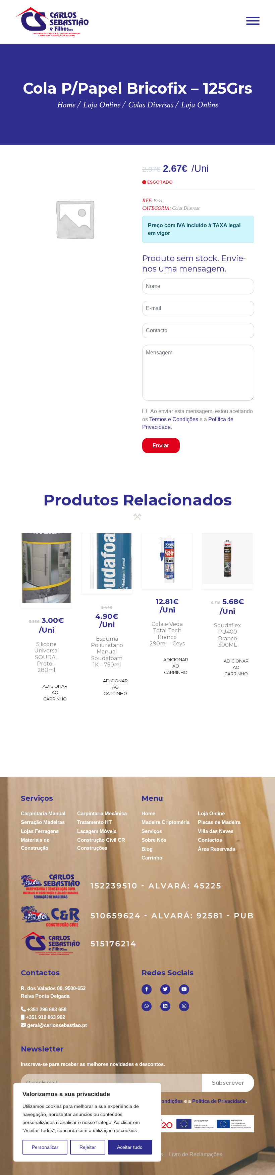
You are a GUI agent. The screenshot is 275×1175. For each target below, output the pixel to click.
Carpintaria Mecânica (102, 813)
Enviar (161, 445)
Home (148, 813)
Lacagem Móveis (96, 831)
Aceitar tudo (130, 1147)
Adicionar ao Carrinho (55, 692)
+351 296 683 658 (46, 1009)
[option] (74, 219)
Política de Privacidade (218, 1101)
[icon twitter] (165, 989)
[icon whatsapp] (147, 1006)
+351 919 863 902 (45, 1017)
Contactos (210, 840)
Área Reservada (216, 849)
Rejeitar (87, 1147)
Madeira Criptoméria (165, 822)
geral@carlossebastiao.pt (57, 1025)
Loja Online (211, 813)
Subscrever (228, 1083)
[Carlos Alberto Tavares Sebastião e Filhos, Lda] (52, 22)
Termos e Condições (173, 419)
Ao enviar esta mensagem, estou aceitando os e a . (197, 419)
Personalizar (45, 1147)
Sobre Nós (154, 840)
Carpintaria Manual (43, 813)
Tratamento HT (94, 822)
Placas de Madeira (219, 822)
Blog (147, 849)
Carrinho (152, 858)
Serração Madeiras (43, 822)
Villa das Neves (215, 831)
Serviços (152, 831)
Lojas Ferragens (40, 831)
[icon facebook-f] (147, 989)
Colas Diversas (185, 208)
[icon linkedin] (165, 1006)
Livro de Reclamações (195, 1154)
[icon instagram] (184, 1006)
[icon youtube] (184, 989)
